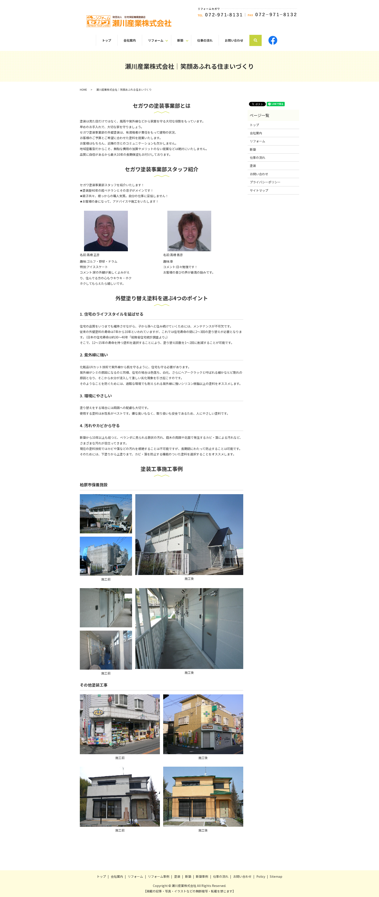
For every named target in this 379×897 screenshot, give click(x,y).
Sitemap (276, 876)
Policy (260, 876)
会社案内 (129, 40)
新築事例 (202, 876)
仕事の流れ (205, 40)
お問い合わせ (234, 40)
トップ (106, 40)
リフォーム (155, 40)
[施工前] (106, 513)
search (259, 40)
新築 (180, 40)
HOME (83, 89)
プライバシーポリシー (265, 182)
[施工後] (189, 534)
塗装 (253, 165)
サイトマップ (259, 190)
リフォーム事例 (158, 876)
